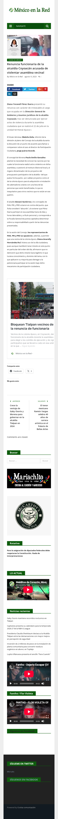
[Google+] (40, 89)
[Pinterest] (45, 89)
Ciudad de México (15, 60)
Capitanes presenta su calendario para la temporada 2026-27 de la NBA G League (29, 627)
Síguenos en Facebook (22, 731)
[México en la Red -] (29, 9)
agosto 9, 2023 (30, 76)
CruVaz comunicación (26, 807)
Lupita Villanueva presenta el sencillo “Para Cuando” (28, 654)
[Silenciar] (42, 683)
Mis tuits (10, 771)
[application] (29, 674)
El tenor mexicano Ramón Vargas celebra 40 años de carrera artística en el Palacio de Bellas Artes (41, 417)
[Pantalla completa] (47, 679)
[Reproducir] (10, 683)
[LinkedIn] (9, 94)
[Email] (14, 94)
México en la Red (16, 76)
